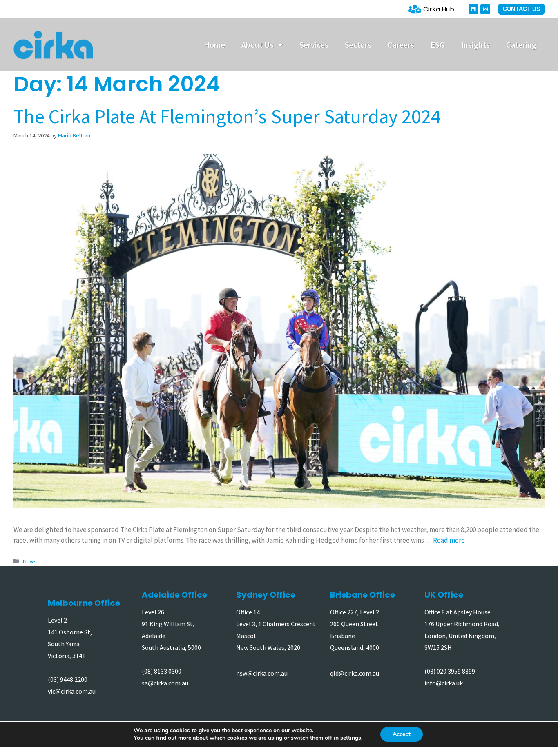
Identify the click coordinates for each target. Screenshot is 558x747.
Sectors (358, 45)
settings (350, 738)
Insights (475, 45)
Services (313, 45)
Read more (449, 540)
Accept (402, 734)
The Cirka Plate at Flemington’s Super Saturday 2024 (227, 116)
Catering (521, 45)
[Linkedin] (473, 9)
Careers (401, 45)
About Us (257, 45)
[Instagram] (485, 9)
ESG (438, 45)
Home (214, 45)
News (30, 561)
